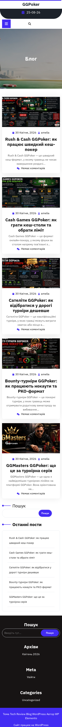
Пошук (19, 506)
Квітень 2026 (31, 654)
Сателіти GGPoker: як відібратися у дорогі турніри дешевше (31, 305)
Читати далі (29, 112)
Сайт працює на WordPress (31, 725)
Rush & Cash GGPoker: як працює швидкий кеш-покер (31, 144)
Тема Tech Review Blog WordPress (24, 714)
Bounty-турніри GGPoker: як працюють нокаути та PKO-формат (31, 386)
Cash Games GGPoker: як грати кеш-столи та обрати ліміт (31, 225)
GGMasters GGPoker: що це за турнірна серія (31, 468)
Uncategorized (31, 700)
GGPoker (31, 4)
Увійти (31, 677)
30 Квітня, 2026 (26, 133)
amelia (45, 132)
